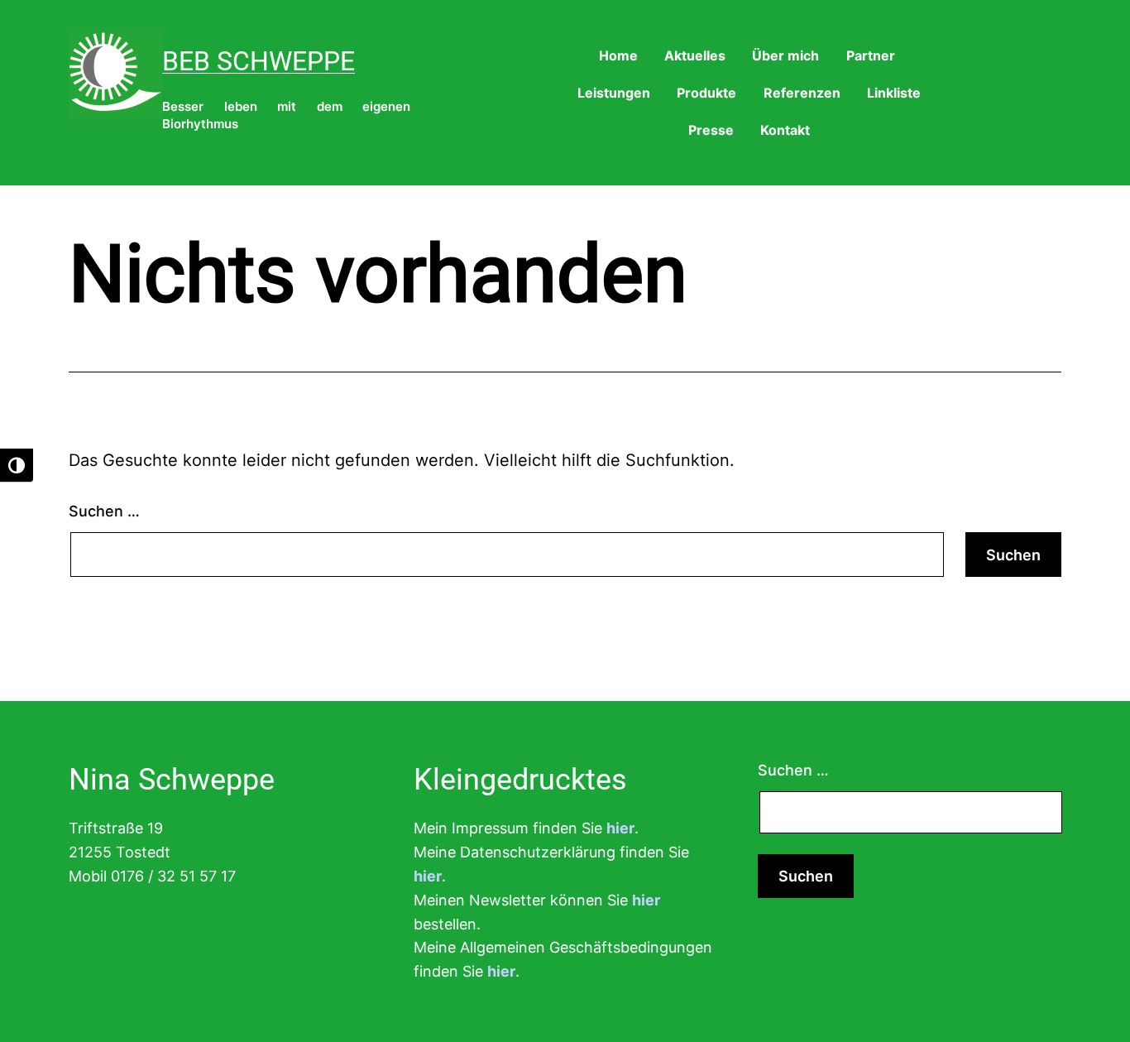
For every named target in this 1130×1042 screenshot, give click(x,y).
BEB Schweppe (258, 61)
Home (618, 55)
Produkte (706, 92)
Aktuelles (694, 55)
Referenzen (802, 92)
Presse (711, 130)
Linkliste (894, 92)
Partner (870, 55)
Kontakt (785, 130)
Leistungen (613, 92)
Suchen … (104, 511)
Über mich (785, 55)
